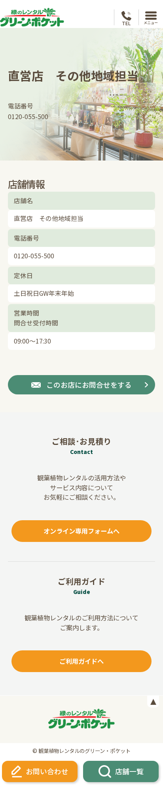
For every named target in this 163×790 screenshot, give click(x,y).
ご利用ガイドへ (81, 661)
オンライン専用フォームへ (81, 531)
